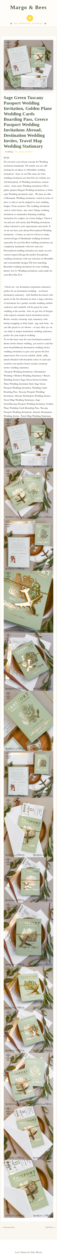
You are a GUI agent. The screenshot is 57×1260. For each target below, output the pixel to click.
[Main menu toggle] (30, 18)
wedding (9, 151)
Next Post (50, 1227)
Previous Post (8, 1227)
